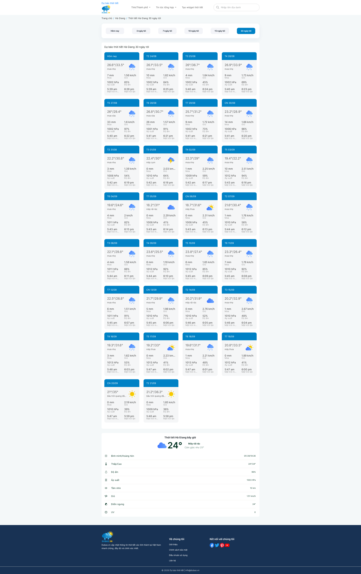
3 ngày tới (141, 31)
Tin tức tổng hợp (165, 7)
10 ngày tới (193, 31)
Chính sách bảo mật (178, 550)
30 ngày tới (246, 31)
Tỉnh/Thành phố (140, 7)
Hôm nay (115, 31)
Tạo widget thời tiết (192, 7)
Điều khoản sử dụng (178, 555)
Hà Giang (120, 18)
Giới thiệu (173, 544)
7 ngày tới (167, 31)
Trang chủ (107, 18)
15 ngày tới (220, 31)
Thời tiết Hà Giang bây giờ (180, 437)
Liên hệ (172, 560)
